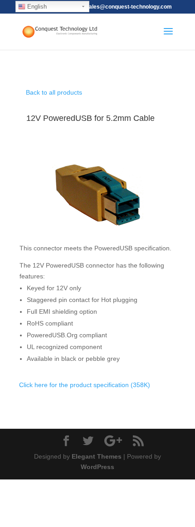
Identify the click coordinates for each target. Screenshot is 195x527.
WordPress (97, 466)
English (36, 6)
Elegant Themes (97, 456)
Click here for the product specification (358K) (84, 384)
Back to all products (54, 92)
